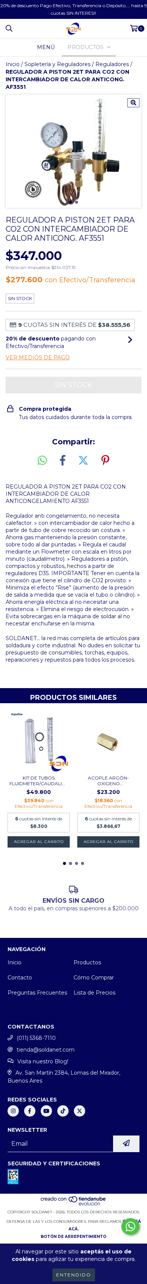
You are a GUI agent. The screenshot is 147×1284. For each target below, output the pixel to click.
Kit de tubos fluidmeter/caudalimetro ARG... (38, 780)
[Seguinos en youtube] (46, 1111)
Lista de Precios (94, 992)
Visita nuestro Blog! (42, 1061)
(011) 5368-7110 (36, 1038)
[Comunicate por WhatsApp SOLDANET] (130, 1226)
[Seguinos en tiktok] (63, 1111)
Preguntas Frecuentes (37, 992)
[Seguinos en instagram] (13, 1111)
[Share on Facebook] (62, 460)
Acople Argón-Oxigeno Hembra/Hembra (108, 780)
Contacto (20, 977)
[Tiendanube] (74, 1204)
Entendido (73, 1275)
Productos (87, 962)
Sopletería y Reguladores (57, 64)
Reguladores (112, 64)
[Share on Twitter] (83, 460)
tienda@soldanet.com (46, 1049)
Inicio (13, 64)
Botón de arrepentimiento (73, 1236)
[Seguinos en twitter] (79, 1111)
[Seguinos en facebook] (29, 1111)
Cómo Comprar (94, 977)
